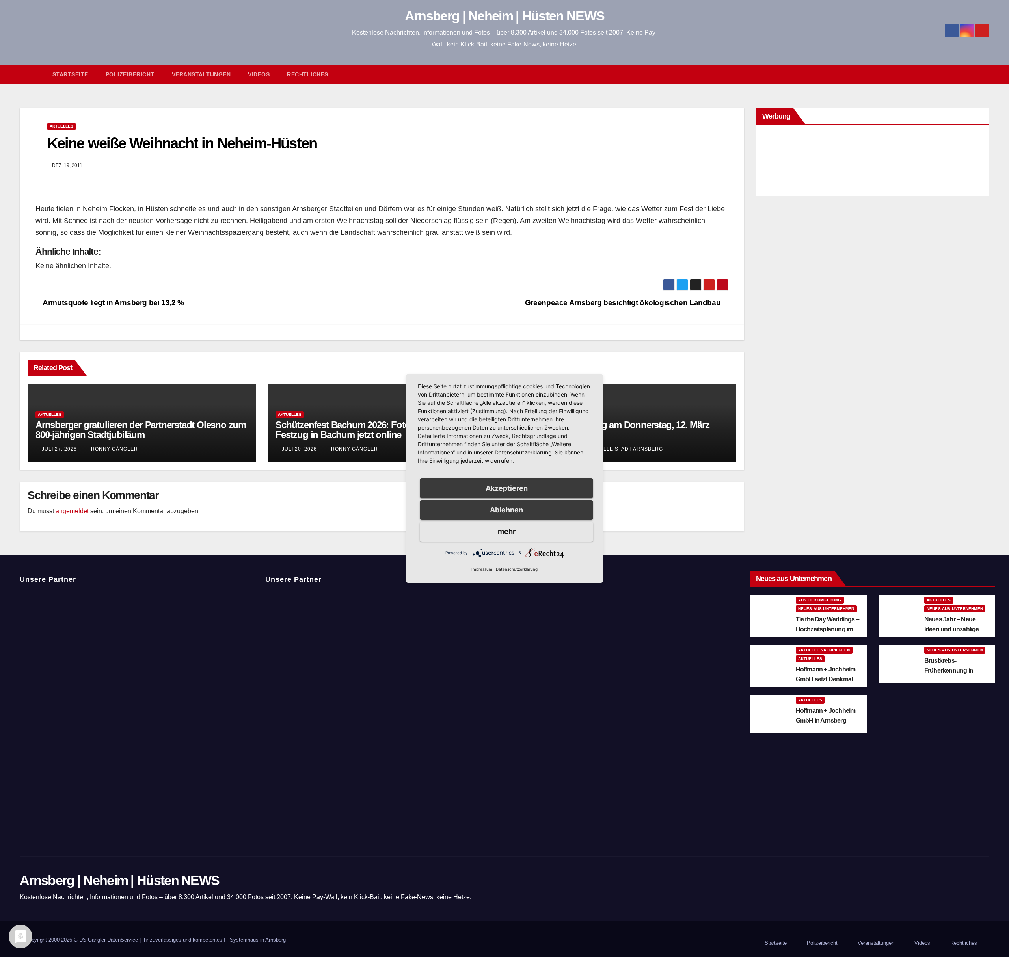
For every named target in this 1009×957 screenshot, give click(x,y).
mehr (507, 531)
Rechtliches (307, 74)
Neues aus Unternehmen (826, 608)
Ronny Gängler (113, 449)
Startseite (70, 74)
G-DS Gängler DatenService (106, 940)
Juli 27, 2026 (59, 449)
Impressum (481, 569)
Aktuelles (61, 126)
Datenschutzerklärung (517, 569)
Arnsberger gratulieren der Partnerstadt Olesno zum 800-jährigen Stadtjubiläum (140, 429)
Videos (259, 74)
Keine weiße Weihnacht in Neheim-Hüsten (182, 143)
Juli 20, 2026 (299, 449)
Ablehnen (506, 510)
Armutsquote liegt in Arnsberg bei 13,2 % (112, 303)
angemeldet (72, 511)
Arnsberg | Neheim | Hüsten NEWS (504, 15)
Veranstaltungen (201, 74)
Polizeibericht (130, 74)
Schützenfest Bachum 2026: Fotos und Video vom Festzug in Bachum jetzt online (377, 429)
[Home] (32, 74)
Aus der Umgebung (819, 600)
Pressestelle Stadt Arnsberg (616, 449)
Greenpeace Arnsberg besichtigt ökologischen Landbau (623, 303)
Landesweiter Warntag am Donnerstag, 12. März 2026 (612, 429)
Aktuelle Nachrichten (824, 650)
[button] (987, 74)
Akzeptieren (507, 488)
